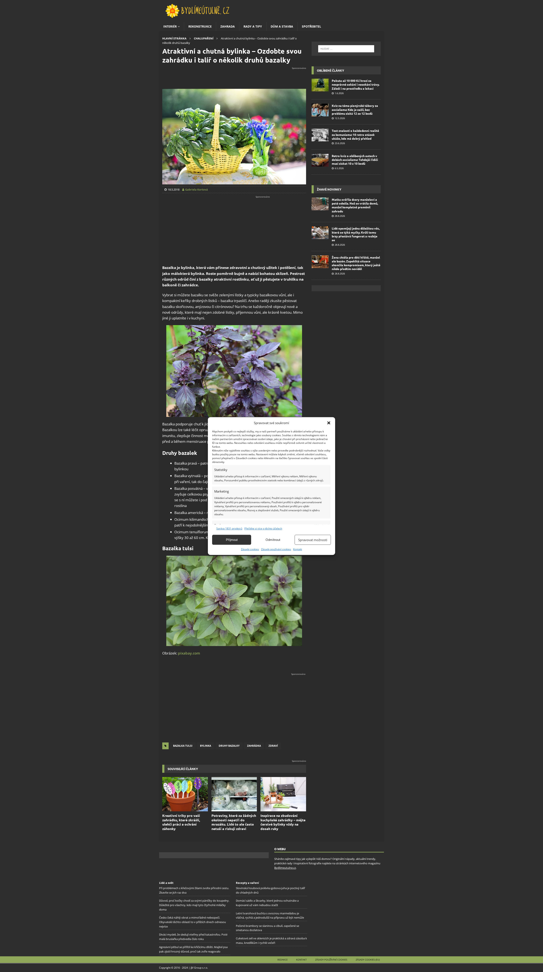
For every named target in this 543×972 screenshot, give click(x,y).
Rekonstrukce (200, 26)
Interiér (170, 26)
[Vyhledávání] (346, 48)
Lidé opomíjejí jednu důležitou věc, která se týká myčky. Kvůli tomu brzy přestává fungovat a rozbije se (356, 234)
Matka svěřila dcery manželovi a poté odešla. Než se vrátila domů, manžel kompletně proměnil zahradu (355, 205)
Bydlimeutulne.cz (285, 868)
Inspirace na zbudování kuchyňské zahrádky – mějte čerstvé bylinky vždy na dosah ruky (282, 822)
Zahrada (227, 26)
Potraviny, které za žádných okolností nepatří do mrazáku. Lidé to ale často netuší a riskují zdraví (233, 822)
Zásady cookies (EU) (368, 959)
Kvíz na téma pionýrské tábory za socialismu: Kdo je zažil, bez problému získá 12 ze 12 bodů (355, 109)
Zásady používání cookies (276, 549)
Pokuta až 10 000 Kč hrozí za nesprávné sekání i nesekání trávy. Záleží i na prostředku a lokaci (355, 84)
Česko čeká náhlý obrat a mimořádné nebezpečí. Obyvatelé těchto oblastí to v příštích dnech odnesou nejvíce (192, 922)
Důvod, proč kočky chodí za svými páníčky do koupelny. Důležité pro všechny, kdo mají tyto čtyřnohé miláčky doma (194, 905)
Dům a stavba (282, 26)
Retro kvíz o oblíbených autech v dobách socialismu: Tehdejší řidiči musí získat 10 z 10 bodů (355, 159)
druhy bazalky (229, 746)
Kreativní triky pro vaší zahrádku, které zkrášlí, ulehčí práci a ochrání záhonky (181, 822)
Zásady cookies (250, 549)
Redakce (282, 959)
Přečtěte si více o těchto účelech (263, 528)
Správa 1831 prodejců (229, 528)
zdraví (273, 746)
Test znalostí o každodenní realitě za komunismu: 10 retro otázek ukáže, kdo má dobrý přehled (355, 134)
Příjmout (232, 540)
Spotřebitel (311, 26)
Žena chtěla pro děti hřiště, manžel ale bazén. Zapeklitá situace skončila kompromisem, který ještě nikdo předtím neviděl (356, 263)
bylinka (205, 746)
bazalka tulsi (182, 746)
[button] (329, 423)
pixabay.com (189, 653)
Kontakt (297, 549)
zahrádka (254, 746)
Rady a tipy (253, 26)
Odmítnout (273, 540)
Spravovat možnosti (312, 540)
